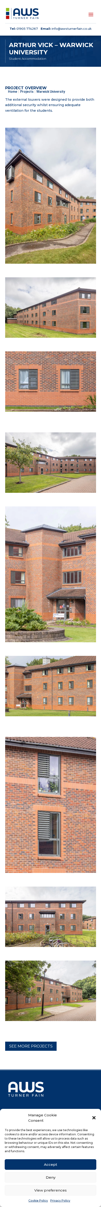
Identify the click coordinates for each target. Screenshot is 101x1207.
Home (12, 91)
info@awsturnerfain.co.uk (72, 28)
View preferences (50, 1190)
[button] (94, 1117)
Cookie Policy (38, 1200)
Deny (50, 1177)
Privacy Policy (60, 1200)
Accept (50, 1164)
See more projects (31, 1046)
